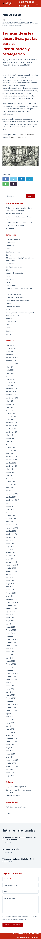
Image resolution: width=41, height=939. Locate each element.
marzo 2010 (10, 754)
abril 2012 (9, 692)
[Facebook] (5, 179)
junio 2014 (10, 618)
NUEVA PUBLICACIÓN (14, 214)
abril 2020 (9, 410)
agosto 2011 (10, 714)
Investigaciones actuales (15, 297)
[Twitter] (13, 179)
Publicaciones (11, 322)
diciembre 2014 (11, 599)
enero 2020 (10, 419)
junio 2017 (10, 506)
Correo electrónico (11, 885)
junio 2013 (10, 652)
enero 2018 (10, 488)
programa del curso (18, 137)
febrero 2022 (11, 348)
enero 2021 (10, 385)
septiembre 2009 (12, 766)
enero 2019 (10, 454)
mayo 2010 (10, 748)
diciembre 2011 (11, 701)
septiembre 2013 (12, 645)
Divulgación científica (26, 22)
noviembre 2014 (12, 602)
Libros (8, 304)
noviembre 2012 (12, 673)
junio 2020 (10, 404)
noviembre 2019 (12, 426)
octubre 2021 (11, 361)
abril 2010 (9, 751)
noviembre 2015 (12, 565)
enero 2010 (10, 757)
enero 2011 (10, 735)
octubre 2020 (11, 395)
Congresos (10, 246)
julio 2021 (9, 367)
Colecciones (10, 242)
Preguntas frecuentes (31, 934)
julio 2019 (9, 435)
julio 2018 (9, 469)
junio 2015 (10, 580)
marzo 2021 (10, 379)
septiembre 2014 (12, 608)
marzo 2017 (10, 515)
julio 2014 (9, 614)
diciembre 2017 (11, 491)
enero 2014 (10, 633)
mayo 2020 (10, 407)
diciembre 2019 (11, 423)
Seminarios (10, 331)
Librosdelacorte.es (13, 307)
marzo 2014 (10, 627)
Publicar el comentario (12, 925)
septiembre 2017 (12, 500)
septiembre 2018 (12, 466)
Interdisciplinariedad (14, 26)
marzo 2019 (10, 447)
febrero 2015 (11, 593)
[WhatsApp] (5, 184)
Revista (8, 328)
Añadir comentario (10, 898)
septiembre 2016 (12, 534)
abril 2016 (9, 549)
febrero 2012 (11, 698)
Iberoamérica (11, 285)
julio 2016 (9, 540)
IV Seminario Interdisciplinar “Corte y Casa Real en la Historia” (19, 209)
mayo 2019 (10, 441)
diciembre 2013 (11, 636)
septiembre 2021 (12, 364)
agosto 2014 (10, 611)
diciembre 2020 (11, 389)
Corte (11, 22)
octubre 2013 (11, 642)
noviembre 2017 (12, 494)
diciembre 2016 (11, 525)
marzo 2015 (10, 590)
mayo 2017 (10, 509)
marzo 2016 (10, 553)
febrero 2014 (11, 630)
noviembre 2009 (12, 760)
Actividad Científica (13, 239)
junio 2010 (10, 744)
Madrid (8, 310)
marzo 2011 (10, 729)
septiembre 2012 (12, 679)
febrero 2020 (11, 416)
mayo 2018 (10, 475)
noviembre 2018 (12, 460)
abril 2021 (9, 376)
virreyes (9, 334)
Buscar (30, 196)
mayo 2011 (10, 723)
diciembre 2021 (11, 355)
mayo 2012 (10, 689)
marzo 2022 (10, 345)
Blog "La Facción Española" (16, 787)
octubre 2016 (11, 531)
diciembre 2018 (11, 457)
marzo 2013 (10, 661)
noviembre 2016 (12, 528)
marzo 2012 (10, 695)
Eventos (12, 24)
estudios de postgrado (14, 273)
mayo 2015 (10, 583)
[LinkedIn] (21, 179)
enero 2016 (10, 559)
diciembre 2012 (11, 670)
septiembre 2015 (12, 571)
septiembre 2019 (12, 432)
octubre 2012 (11, 676)
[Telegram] (29, 179)
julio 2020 (9, 401)
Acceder (9, 813)
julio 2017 (9, 503)
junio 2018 (10, 472)
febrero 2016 (11, 556)
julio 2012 (9, 683)
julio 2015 (9, 577)
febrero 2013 (11, 664)
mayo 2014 (10, 621)
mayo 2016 (10, 546)
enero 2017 (10, 522)
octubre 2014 (11, 605)
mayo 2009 (10, 775)
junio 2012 (10, 686)
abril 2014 (9, 624)
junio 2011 (10, 720)
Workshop (10, 228)
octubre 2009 (11, 763)
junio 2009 (10, 772)
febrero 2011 (11, 732)
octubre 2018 (11, 463)
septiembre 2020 (12, 398)
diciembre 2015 (11, 562)
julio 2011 (9, 717)
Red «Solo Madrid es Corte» (16, 807)
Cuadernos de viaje (13, 252)
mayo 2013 (10, 655)
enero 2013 (10, 667)
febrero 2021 (11, 382)
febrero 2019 (11, 450)
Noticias (9, 318)
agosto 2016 (10, 537)
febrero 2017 (11, 518)
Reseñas (9, 325)
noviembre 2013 (12, 639)
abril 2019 (9, 444)
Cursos (15, 22)
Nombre (7, 879)
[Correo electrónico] (13, 184)
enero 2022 (10, 351)
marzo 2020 (10, 413)
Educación (5, 24)
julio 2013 (9, 649)
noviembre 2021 (12, 358)
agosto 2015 (10, 574)
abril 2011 (9, 726)
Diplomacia (10, 264)
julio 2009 (9, 769)
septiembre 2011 (12, 710)
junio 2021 (10, 370)
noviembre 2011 (12, 704)
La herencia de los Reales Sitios (17, 300)
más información (27, 134)
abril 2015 (9, 587)
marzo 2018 (10, 481)
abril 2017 (9, 512)
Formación (10, 279)
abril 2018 (9, 478)
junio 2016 (10, 543)
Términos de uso (17, 934)
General (9, 282)
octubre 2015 (11, 568)
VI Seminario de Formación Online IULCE (19, 218)
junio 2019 (10, 438)
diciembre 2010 (11, 738)
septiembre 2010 (12, 741)
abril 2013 (9, 658)
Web (5, 891)
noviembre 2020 (12, 392)
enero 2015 (10, 596)
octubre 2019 (11, 429)
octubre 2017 (11, 497)
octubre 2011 (11, 707)
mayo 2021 (10, 373)
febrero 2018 (11, 484)
